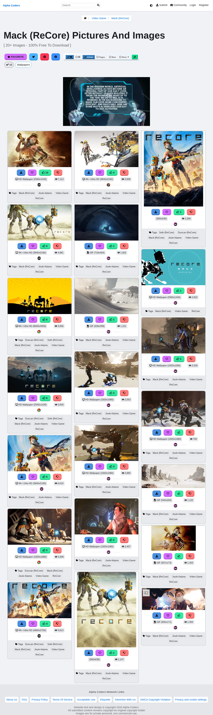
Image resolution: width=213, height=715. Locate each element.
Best (113, 57)
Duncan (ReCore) (34, 340)
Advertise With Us (125, 699)
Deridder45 (49, 184)
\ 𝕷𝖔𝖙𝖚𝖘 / (49, 489)
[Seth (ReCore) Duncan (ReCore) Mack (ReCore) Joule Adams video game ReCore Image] (173, 205)
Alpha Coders (11, 5)
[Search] (98, 5)
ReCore (40, 198)
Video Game (99, 18)
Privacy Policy (40, 699)
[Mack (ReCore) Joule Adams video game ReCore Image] (106, 646)
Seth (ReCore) (54, 340)
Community (180, 5)
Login (193, 5)
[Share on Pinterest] (44, 56)
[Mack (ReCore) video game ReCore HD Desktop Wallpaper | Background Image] (173, 284)
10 (46, 172)
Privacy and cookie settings (191, 699)
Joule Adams (45, 193)
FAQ (24, 699)
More (124, 57)
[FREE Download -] (88, 246)
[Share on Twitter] (33, 56)
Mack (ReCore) (120, 18)
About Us (11, 699)
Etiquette (105, 699)
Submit (163, 5)
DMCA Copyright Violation (155, 699)
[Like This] (179, 432)
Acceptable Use (86, 699)
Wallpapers (23, 64)
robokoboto (49, 331)
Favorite (17, 56)
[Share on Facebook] (55, 56)
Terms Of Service (62, 699)
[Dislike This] (124, 246)
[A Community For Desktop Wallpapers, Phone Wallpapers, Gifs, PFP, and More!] (85, 18)
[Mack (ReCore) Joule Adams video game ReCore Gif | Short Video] (106, 239)
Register (204, 5)
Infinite (90, 57)
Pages (102, 57)
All (10, 64)
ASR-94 (116, 184)
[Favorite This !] (99, 246)
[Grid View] (70, 57)
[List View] (78, 57)
